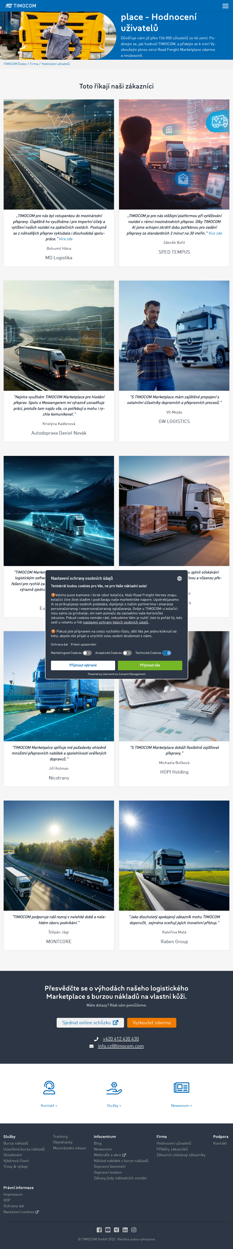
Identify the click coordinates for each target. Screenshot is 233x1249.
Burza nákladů (15, 1143)
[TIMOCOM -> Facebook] (100, 1230)
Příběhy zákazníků (172, 1149)
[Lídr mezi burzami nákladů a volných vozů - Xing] (117, 1230)
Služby (9, 1136)
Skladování (12, 1155)
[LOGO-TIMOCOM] (20, 5)
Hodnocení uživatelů (174, 1143)
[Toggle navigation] (225, 6)
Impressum (13, 1195)
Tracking (60, 1137)
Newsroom (103, 1149)
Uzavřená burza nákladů (24, 1149)
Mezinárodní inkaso (69, 1148)
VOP (6, 1200)
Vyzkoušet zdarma (152, 1023)
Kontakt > (49, 1106)
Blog (97, 1143)
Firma (162, 1136)
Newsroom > (181, 1106)
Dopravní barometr (110, 1167)
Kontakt (220, 1143)
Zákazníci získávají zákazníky (181, 1155)
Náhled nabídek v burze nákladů (121, 1161)
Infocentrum (105, 1136)
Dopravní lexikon (108, 1173)
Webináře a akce (107, 1155)
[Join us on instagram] (133, 1230)
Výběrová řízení (16, 1161)
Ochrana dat (13, 1206)
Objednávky (63, 1142)
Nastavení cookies (18, 1212)
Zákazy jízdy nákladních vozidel (120, 1178)
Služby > (114, 1106)
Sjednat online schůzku (87, 1023)
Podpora (220, 1136)
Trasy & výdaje (15, 1167)
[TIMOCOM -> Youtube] (108, 1230)
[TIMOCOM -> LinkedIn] (126, 1230)
